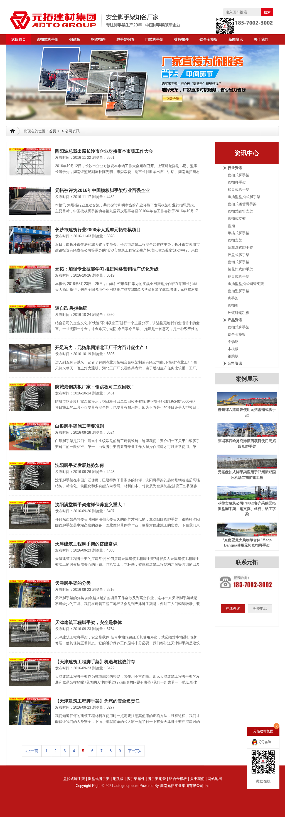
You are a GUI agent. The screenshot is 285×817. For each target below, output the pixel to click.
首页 (52, 131)
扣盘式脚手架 (238, 189)
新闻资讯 (236, 39)
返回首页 (18, 39)
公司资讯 (72, 131)
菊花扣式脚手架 (240, 269)
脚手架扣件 (136, 779)
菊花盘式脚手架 (240, 247)
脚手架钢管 (125, 39)
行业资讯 (235, 168)
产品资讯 (235, 320)
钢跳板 (233, 356)
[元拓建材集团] (106, 20)
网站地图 (215, 779)
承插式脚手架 (238, 233)
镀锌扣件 (181, 39)
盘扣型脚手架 (238, 291)
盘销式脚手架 (238, 262)
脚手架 (233, 298)
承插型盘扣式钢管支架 (246, 284)
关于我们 (261, 39)
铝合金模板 (209, 39)
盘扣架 (233, 305)
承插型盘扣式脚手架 (244, 197)
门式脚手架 (154, 39)
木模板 (233, 349)
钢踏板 (74, 39)
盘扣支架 (235, 240)
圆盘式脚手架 (99, 779)
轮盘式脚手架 (238, 276)
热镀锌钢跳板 (238, 313)
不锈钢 (233, 342)
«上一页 (31, 751)
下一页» (134, 751)
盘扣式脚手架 (47, 39)
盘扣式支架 (237, 218)
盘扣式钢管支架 (240, 211)
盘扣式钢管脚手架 (242, 204)
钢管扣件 (98, 39)
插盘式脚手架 (238, 255)
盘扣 (231, 226)
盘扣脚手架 (237, 182)
